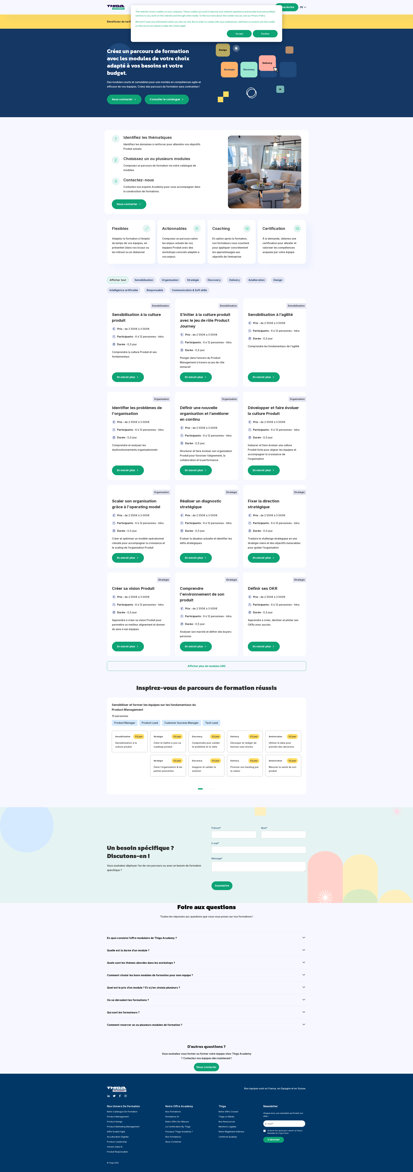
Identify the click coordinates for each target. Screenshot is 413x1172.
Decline (265, 33)
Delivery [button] (234, 280)
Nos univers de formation (123, 1106)
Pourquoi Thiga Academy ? (179, 1131)
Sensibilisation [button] (144, 280)
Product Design (114, 1121)
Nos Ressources (227, 1121)
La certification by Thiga (177, 1126)
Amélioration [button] (256, 280)
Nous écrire (286, 7)
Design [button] (277, 280)
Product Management (118, 1116)
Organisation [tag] (161, 399)
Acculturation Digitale (118, 1136)
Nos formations (173, 1111)
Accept (239, 33)
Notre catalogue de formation (122, 1111)
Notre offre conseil (228, 1111)
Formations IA (172, 1116)
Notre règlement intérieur (231, 1131)
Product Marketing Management (123, 1126)
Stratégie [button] (193, 280)
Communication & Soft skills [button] (189, 290)
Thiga (222, 1106)
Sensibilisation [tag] (160, 305)
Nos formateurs (173, 1136)
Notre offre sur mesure (177, 1121)
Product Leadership (117, 1141)
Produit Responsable (117, 1151)
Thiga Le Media (226, 1116)
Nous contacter (206, 1067)
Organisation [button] (170, 280)
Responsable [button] (155, 290)
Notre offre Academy (179, 1106)
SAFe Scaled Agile (116, 1131)
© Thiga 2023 (113, 1163)
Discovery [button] (214, 280)
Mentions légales (227, 1126)
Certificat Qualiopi (228, 1136)
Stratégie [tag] (231, 492)
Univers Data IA (114, 1146)
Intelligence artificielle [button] (124, 290)
